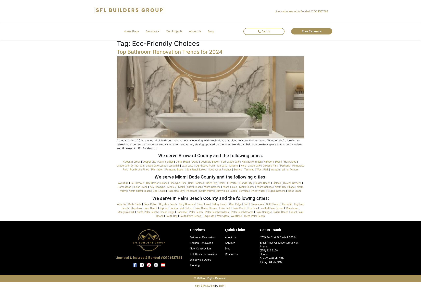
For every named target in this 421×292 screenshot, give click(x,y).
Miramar (233, 165)
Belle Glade (134, 204)
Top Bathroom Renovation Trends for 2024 (170, 52)
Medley (171, 187)
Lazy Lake (187, 165)
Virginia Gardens (276, 190)
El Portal (231, 183)
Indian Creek (140, 187)
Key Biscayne (157, 187)
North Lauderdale (251, 165)
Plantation (157, 169)
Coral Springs (165, 161)
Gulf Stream (273, 204)
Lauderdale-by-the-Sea (130, 165)
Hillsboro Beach (273, 161)
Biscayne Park (178, 183)
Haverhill (287, 204)
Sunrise (238, 169)
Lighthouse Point (205, 165)
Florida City (245, 183)
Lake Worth (239, 208)
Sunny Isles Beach (226, 190)
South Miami (206, 190)
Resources (231, 254)
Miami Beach (194, 187)
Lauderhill (173, 165)
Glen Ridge (235, 204)
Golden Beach (262, 183)
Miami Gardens (212, 187)
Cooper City (149, 161)
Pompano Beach (174, 169)
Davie (195, 161)
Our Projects (174, 31)
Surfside (244, 190)
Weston (275, 169)
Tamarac (249, 169)
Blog (211, 31)
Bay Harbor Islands (157, 183)
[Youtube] (163, 265)
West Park (262, 169)
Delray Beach (219, 204)
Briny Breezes (187, 204)
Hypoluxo (136, 208)
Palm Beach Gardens (216, 212)
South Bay (171, 216)
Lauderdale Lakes (156, 165)
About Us (195, 31)
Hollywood (290, 161)
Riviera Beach (280, 212)
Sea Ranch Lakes (196, 169)
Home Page (131, 31)
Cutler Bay (211, 183)
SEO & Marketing (205, 285)
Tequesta (208, 216)
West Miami (294, 190)
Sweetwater (258, 190)
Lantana (253, 208)
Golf (246, 204)
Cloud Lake (203, 204)
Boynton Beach (168, 204)
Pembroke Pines (139, 169)
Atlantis (121, 204)
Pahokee (182, 212)
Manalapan (292, 208)
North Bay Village (285, 187)
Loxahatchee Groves (272, 208)
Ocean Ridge (166, 212)
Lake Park (225, 208)
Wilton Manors (290, 169)
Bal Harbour (137, 183)
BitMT (222, 285)
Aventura (123, 183)
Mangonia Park (126, 212)
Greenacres (257, 204)
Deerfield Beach (209, 161)
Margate (222, 165)
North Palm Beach (147, 212)
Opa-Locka (159, 190)
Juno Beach (150, 208)
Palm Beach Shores (242, 212)
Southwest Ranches (220, 169)
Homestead (124, 187)
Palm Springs (263, 212)
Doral (222, 183)
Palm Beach (195, 212)
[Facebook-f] (135, 265)
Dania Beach (183, 161)
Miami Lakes (229, 187)
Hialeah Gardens (292, 183)
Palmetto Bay (176, 190)
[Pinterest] (149, 265)
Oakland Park (270, 165)
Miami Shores (247, 187)
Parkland (285, 165)
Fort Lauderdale (230, 161)
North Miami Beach (140, 190)
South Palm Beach (190, 216)
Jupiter (164, 208)
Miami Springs (265, 187)
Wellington (222, 216)
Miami (181, 187)
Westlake (236, 216)
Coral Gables (195, 183)
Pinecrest (191, 190)
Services (151, 31)
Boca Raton (150, 204)
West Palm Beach (254, 216)
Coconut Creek (131, 161)
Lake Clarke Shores (206, 208)
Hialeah (276, 183)
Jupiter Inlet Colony (181, 208)
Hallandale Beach (252, 161)
